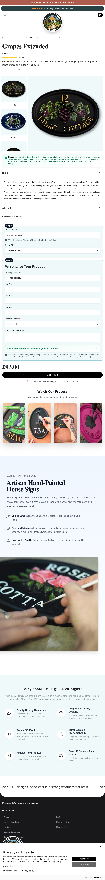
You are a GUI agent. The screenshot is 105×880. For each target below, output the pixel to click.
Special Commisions (12, 832)
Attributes (7, 208)
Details (5, 173)
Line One (9, 284)
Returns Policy (62, 827)
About (6, 817)
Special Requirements (14, 330)
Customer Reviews (12, 216)
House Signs (16, 38)
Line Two (8, 296)
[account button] (93, 14)
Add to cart (52, 375)
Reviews (7, 827)
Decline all (84, 864)
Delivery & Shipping (64, 822)
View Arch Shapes (30, 240)
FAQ (58, 817)
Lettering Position (12, 272)
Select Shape (11, 230)
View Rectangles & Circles (48, 240)
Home (4, 38)
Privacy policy (27, 871)
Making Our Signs (11, 822)
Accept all (84, 858)
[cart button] (100, 15)
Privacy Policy (10, 842)
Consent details (10, 871)
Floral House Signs (33, 38)
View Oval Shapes (15, 240)
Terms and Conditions (13, 837)
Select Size (10, 245)
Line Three (9, 307)
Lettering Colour (12, 319)
